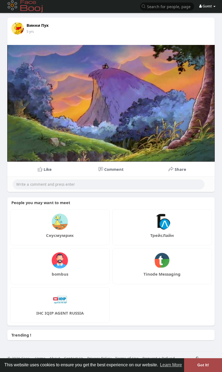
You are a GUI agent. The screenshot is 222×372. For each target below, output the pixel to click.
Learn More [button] (171, 365)
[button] (167, 6)
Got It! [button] (203, 365)
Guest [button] (207, 6)
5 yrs (30, 31)
